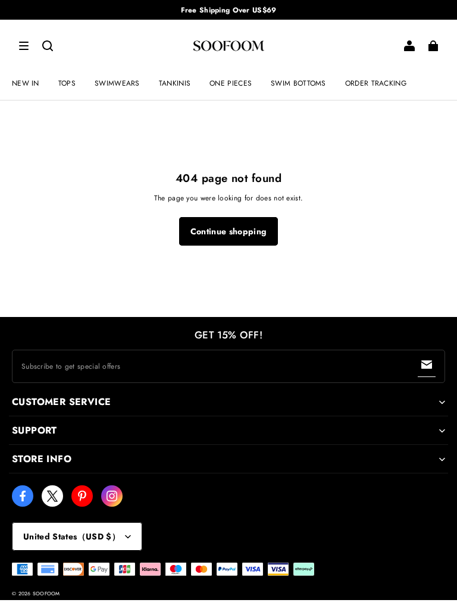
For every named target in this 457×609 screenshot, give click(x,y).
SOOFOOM (46, 593)
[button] (24, 46)
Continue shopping (228, 231)
